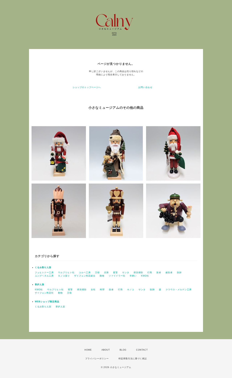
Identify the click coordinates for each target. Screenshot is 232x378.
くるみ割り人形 (43, 267)
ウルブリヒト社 (66, 272)
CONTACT (142, 350)
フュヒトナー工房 (44, 272)
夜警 (115, 272)
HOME (88, 350)
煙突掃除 (138, 272)
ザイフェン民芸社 (44, 293)
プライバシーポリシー (97, 358)
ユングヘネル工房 (44, 276)
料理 (102, 289)
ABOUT (106, 350)
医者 (158, 272)
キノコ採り (64, 276)
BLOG (123, 350)
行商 (149, 272)
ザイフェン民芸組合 (84, 276)
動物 (102, 276)
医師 (179, 272)
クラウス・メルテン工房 (179, 289)
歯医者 (169, 272)
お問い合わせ (145, 87)
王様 (97, 272)
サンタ (125, 272)
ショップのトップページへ (86, 87)
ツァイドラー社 (117, 276)
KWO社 (145, 276)
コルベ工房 (85, 272)
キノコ (130, 289)
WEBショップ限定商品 (47, 301)
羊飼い (133, 276)
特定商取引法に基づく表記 (133, 358)
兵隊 (106, 272)
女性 (93, 289)
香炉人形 (39, 284)
